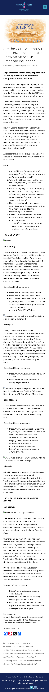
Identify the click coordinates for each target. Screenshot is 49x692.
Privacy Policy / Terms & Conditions (20, 677)
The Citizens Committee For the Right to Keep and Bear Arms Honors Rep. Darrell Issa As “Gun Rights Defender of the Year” (23, 653)
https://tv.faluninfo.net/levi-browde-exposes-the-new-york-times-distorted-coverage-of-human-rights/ (26, 605)
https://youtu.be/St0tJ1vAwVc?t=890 (25, 292)
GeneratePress (38, 688)
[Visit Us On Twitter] (31, 688)
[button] (45, 7)
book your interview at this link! (22, 622)
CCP (16, 646)
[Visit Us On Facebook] (35, 688)
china (21, 646)
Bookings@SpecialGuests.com (23, 617)
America (10, 646)
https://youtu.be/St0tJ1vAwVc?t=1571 (26, 295)
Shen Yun (25, 643)
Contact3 (39, 677)
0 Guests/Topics (13, 643)
